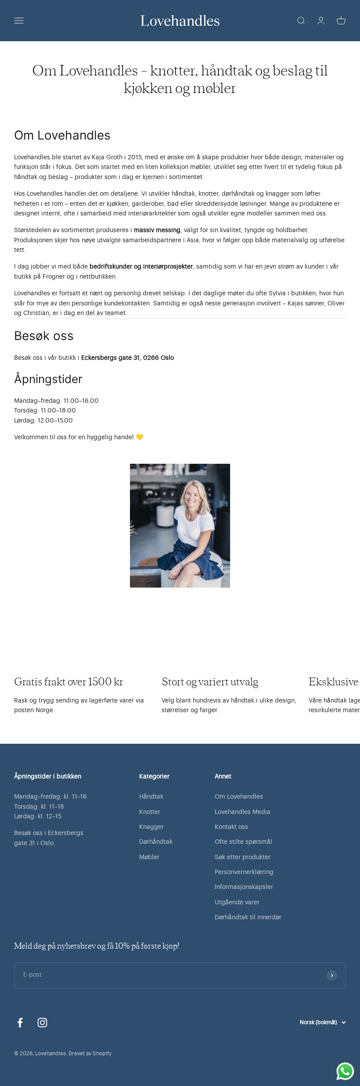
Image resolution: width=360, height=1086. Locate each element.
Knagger (151, 827)
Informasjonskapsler (244, 887)
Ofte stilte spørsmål (243, 842)
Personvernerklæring (244, 872)
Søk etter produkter (242, 857)
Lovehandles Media (242, 812)
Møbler (149, 857)
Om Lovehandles (239, 797)
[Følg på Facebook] (20, 1023)
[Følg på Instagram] (42, 1023)
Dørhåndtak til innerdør (248, 917)
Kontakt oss (231, 827)
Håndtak (151, 797)
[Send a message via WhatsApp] (345, 1071)
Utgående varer (237, 903)
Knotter (149, 812)
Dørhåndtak (156, 842)
